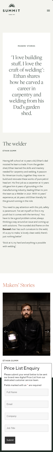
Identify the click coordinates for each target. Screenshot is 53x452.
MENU (48, 10)
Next (47, 334)
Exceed (7, 229)
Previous (6, 334)
